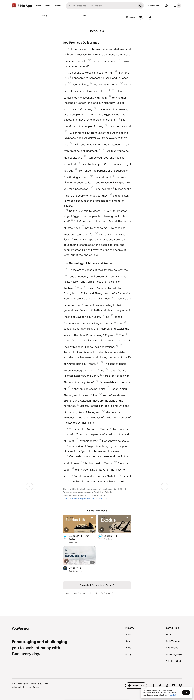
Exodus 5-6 (78, 567)
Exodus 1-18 (113, 535)
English (66, 593)
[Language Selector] (166, 6)
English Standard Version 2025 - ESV (87, 593)
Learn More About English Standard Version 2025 (85, 498)
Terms (47, 684)
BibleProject (74, 542)
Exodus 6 (44, 16)
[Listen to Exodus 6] (140, 17)
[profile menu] (176, 6)
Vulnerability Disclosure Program (26, 687)
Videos (58, 5)
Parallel (132, 17)
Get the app (153, 5)
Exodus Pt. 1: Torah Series (79, 537)
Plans (47, 5)
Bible (38, 5)
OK (186, 692)
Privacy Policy (36, 684)
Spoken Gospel (75, 571)
